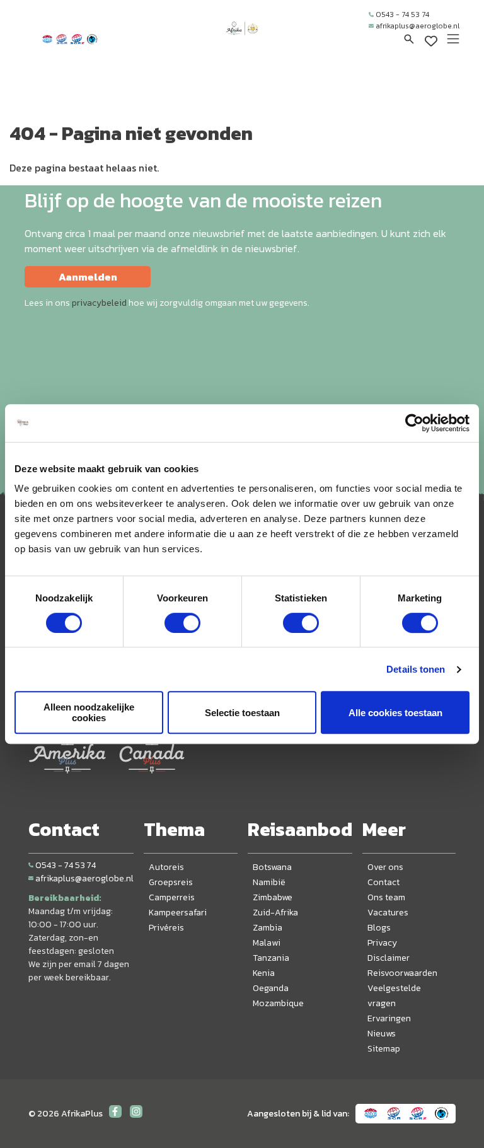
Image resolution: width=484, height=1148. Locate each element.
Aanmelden (88, 276)
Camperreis (172, 897)
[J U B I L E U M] (242, 40)
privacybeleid (99, 303)
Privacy (382, 942)
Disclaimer (388, 958)
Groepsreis (171, 882)
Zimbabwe (272, 897)
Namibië (269, 882)
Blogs (379, 927)
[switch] (182, 623)
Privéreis (166, 927)
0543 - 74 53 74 (402, 14)
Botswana (272, 867)
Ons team (386, 897)
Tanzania (271, 958)
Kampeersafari (178, 912)
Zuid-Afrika (275, 912)
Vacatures (387, 912)
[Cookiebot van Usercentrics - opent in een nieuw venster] (414, 423)
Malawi (266, 942)
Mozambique (278, 1003)
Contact (383, 882)
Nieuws (381, 1033)
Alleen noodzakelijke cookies (88, 712)
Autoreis (166, 867)
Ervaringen (389, 1018)
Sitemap (383, 1048)
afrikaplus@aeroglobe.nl (417, 26)
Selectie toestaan (242, 712)
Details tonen (415, 669)
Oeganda (271, 988)
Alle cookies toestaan (395, 712)
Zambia (267, 927)
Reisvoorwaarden (402, 973)
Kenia (264, 973)
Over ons (385, 867)
